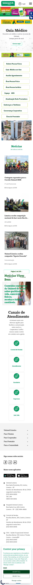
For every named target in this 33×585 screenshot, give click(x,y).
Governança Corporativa (14, 111)
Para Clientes (9, 434)
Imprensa (16, 399)
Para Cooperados (10, 438)
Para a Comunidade (11, 445)
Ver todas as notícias (16, 149)
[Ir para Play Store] (9, 475)
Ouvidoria (16, 382)
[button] (16, 271)
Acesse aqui (16, 44)
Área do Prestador (15, 116)
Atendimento (16, 366)
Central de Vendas (16, 350)
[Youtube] (15, 462)
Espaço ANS (15, 93)
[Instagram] (10, 462)
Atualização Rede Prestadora (16, 99)
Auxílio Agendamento (16, 75)
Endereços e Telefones (14, 105)
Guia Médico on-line (16, 70)
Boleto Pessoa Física (16, 64)
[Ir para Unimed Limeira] (8, 4)
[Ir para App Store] (23, 475)
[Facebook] (5, 462)
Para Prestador (9, 441)
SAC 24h (16, 415)
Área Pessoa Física (16, 81)
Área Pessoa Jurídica (16, 87)
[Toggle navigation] (30, 4)
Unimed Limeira (10, 430)
